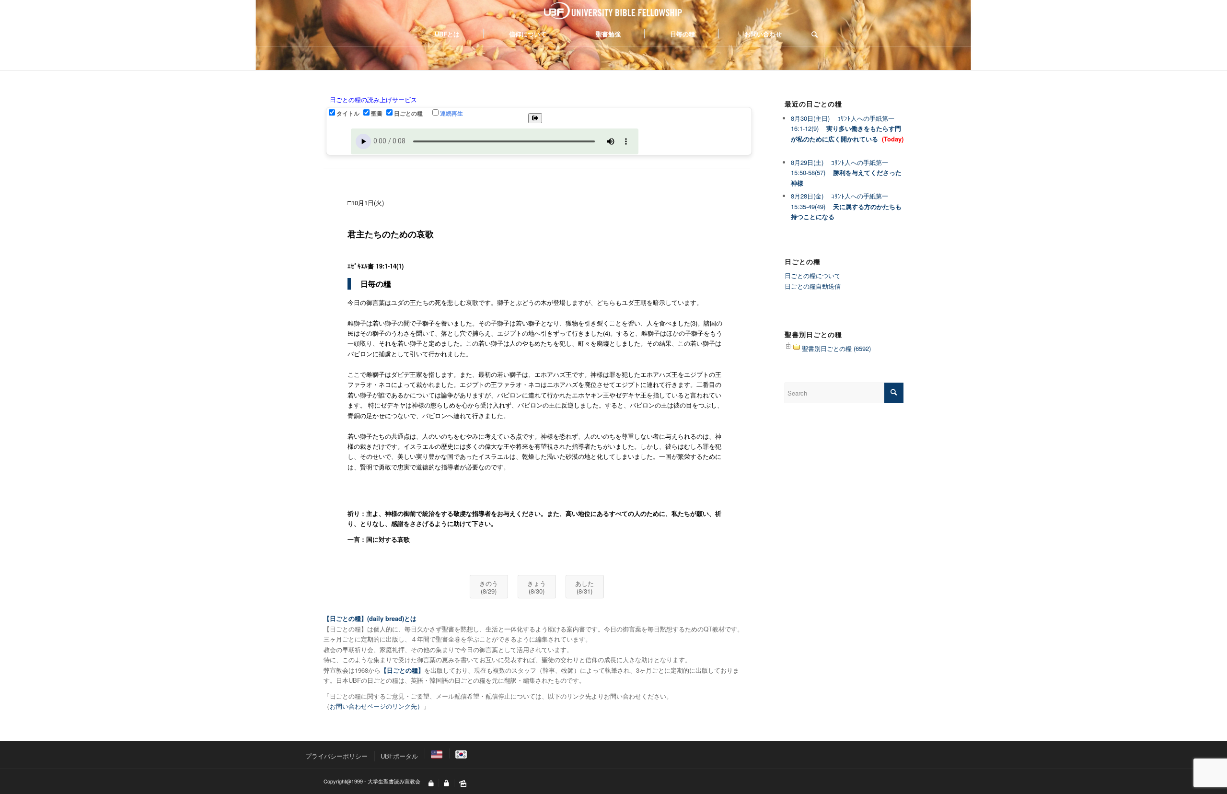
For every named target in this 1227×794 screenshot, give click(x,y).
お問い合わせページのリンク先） (376, 706)
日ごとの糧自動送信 (813, 286)
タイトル (347, 113)
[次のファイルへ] (535, 118)
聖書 (376, 113)
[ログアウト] (446, 783)
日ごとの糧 (408, 113)
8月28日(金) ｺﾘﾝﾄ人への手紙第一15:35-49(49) (846, 206)
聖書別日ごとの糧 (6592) (836, 348)
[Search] (811, 34)
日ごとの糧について (813, 275)
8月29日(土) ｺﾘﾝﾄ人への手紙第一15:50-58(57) (846, 172)
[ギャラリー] (462, 783)
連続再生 (451, 113)
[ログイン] (431, 783)
